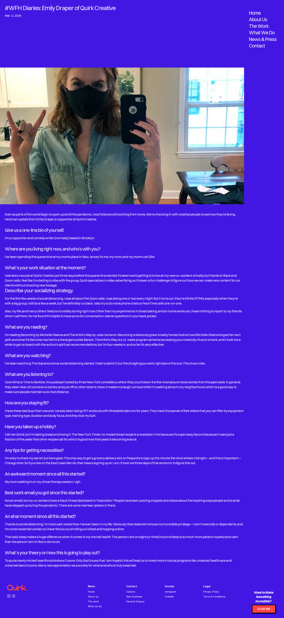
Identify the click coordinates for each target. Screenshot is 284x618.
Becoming (28, 335)
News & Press (263, 39)
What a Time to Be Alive (28, 382)
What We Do (262, 32)
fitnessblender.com (122, 411)
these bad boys (24, 411)
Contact (257, 46)
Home (255, 13)
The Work (259, 26)
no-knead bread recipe (117, 434)
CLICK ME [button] (263, 608)
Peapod (132, 458)
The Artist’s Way (80, 335)
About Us (258, 19)
